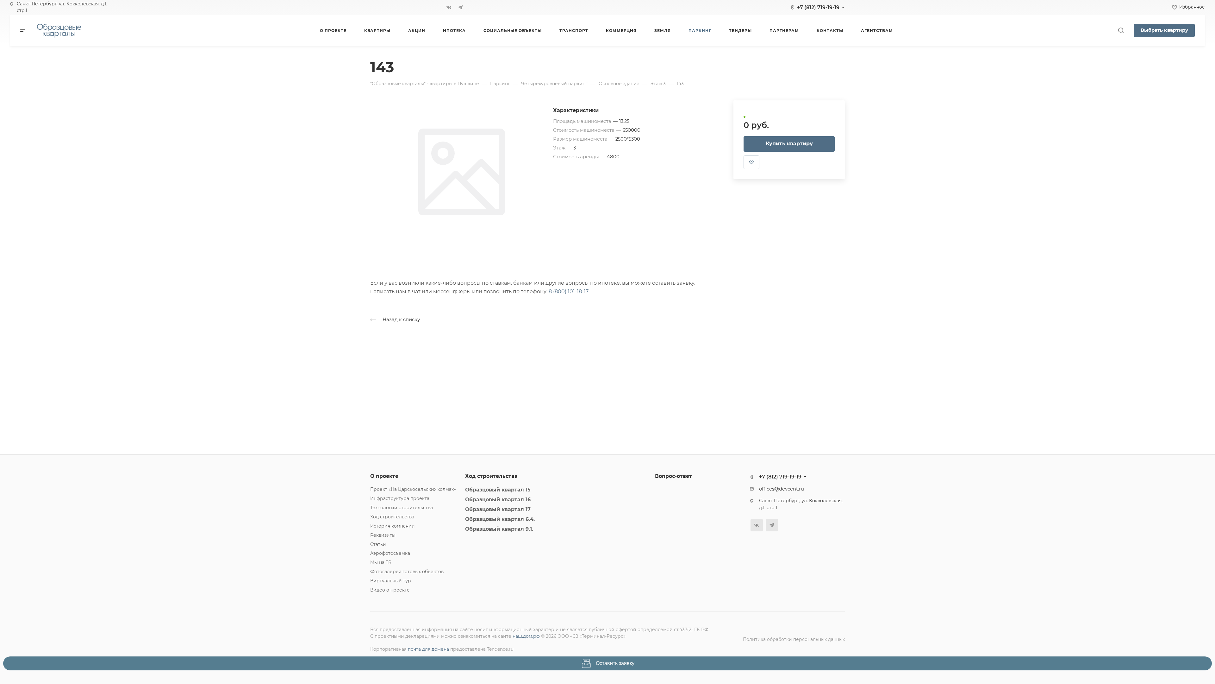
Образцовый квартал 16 (498, 500)
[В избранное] (751, 162)
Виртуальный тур (390, 580)
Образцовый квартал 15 (498, 490)
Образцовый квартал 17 (498, 509)
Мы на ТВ (380, 562)
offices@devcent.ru (781, 489)
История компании (392, 526)
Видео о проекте (390, 589)
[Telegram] (460, 7)
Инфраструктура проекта (399, 498)
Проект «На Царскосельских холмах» (413, 489)
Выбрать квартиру (1164, 30)
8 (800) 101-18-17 (569, 291)
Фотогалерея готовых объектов (407, 571)
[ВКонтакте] (449, 7)
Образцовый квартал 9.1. (499, 529)
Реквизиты (383, 535)
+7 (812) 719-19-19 (818, 7)
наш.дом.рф (526, 636)
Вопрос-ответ (673, 476)
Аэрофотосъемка (390, 553)
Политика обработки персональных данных (794, 639)
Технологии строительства (401, 507)
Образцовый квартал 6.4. (500, 519)
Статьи (378, 544)
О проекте (384, 476)
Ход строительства (392, 516)
